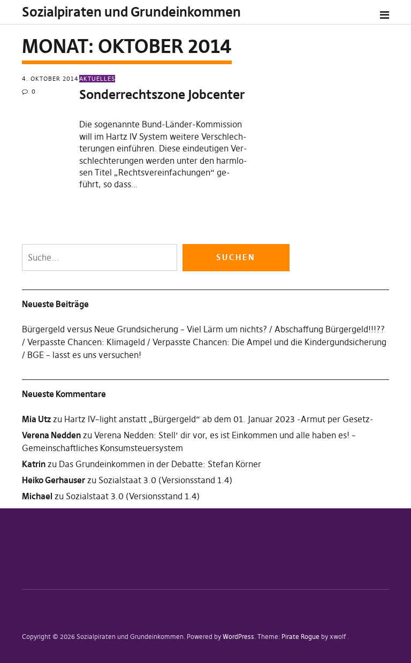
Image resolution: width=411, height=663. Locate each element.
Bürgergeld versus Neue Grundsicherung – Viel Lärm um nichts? (144, 329)
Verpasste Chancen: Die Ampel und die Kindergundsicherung (269, 342)
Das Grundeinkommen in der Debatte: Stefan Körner (160, 464)
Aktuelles (97, 78)
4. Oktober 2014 (50, 78)
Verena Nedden (51, 435)
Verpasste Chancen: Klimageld (86, 342)
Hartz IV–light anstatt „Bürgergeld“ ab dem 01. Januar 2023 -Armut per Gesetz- (219, 419)
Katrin (33, 464)
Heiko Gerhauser (53, 480)
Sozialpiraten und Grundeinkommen (131, 12)
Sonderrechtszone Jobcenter (162, 94)
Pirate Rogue (300, 636)
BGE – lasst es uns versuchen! (84, 354)
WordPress (238, 636)
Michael (37, 496)
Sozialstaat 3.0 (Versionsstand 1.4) (165, 480)
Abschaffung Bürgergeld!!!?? (330, 329)
